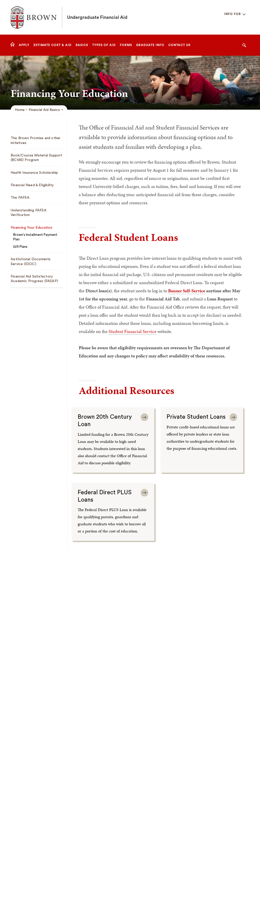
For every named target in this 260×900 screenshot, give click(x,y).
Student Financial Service (132, 331)
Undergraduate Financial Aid (97, 17)
